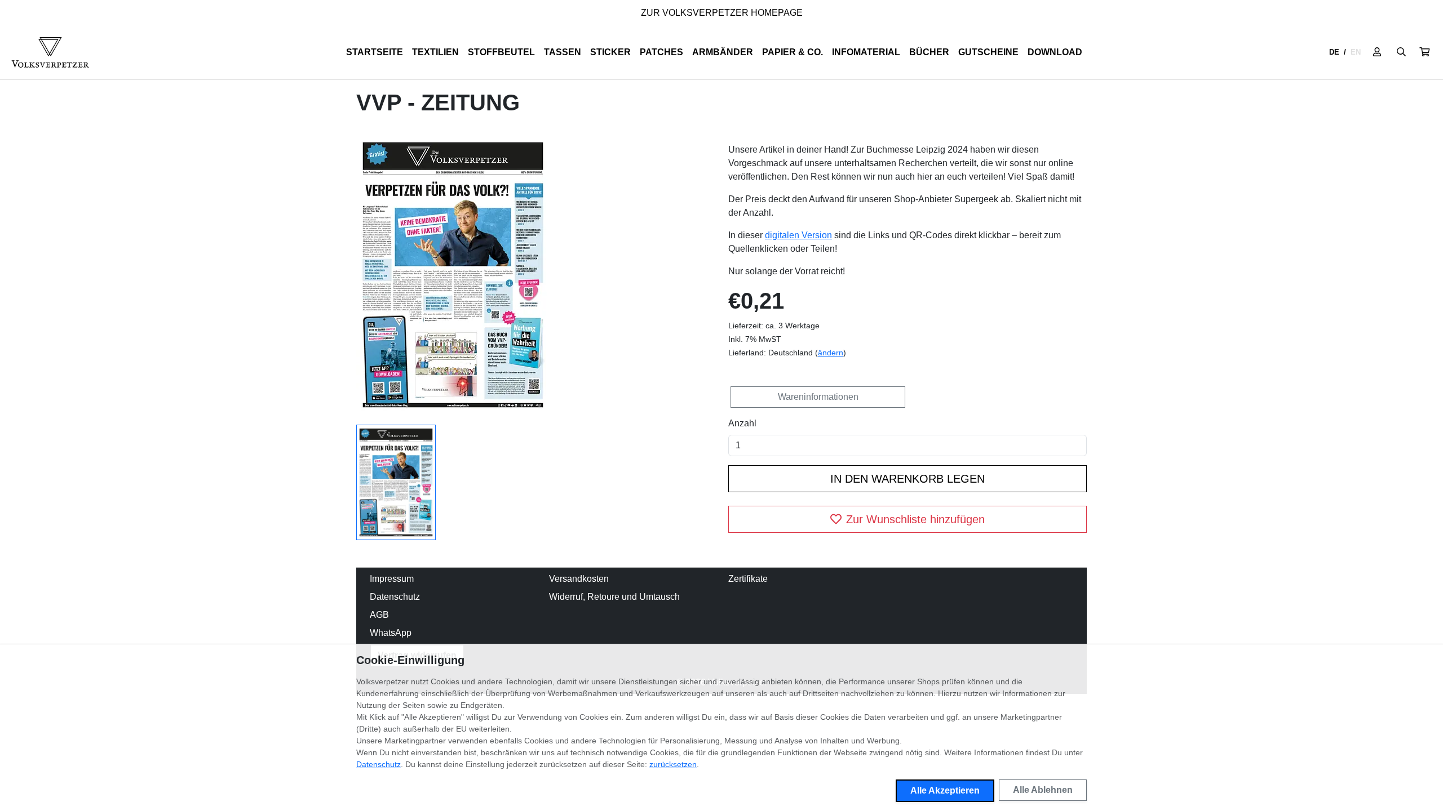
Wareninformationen (818, 397)
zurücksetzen (673, 764)
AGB (379, 615)
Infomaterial (866, 52)
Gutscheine (988, 52)
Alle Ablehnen (1043, 790)
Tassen (562, 52)
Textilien (435, 52)
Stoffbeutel (501, 52)
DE (1334, 52)
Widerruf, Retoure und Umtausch (614, 596)
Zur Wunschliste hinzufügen (915, 519)
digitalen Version (798, 235)
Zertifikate (748, 578)
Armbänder (722, 52)
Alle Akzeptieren (945, 790)
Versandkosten (579, 578)
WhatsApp (390, 633)
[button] (1424, 52)
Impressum (392, 578)
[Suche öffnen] (1401, 52)
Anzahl (742, 423)
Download (1055, 52)
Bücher (929, 52)
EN (1356, 52)
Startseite (374, 52)
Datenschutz (395, 596)
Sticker (610, 52)
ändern (830, 352)
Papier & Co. (792, 52)
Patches (661, 52)
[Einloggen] (1377, 52)
